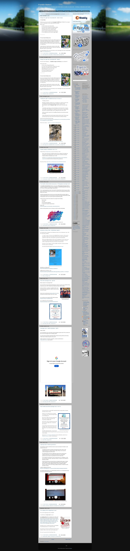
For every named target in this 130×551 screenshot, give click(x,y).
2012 (75, 212)
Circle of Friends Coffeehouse (84, 133)
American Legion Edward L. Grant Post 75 (85, 110)
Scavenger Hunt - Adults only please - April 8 (49, 328)
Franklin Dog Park (85, 173)
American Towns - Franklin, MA (85, 113)
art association (57, 144)
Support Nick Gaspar (85, 288)
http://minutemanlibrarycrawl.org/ (58, 246)
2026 (75, 84)
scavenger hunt (61, 54)
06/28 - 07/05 (77, 140)
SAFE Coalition (84, 274)
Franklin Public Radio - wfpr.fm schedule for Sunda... (77, 122)
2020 (75, 201)
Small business (61, 505)
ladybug (49, 536)
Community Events (86, 11)
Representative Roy (85, 98)
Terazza (41, 523)
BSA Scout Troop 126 (85, 119)
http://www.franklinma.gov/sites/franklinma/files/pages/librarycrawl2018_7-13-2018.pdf (54, 271)
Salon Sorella (42, 522)
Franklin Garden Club (85, 187)
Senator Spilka (84, 100)
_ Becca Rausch (84, 97)
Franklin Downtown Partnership (85, 175)
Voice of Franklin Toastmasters (84, 294)
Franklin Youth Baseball (86, 220)
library (44, 275)
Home (41, 11)
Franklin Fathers (84, 181)
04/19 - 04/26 (77, 161)
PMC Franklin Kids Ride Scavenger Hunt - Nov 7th (50, 406)
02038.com (85, 311)
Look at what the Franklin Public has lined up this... (77, 104)
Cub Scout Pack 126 (85, 138)
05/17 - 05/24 (77, 153)
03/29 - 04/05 (77, 168)
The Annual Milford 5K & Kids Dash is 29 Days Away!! (77, 114)
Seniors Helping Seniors (86, 276)
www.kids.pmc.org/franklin (51, 434)
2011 (75, 213)
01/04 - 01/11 (77, 193)
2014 (75, 209)
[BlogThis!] (62, 53)
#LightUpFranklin (52, 144)
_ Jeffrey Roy (84, 99)
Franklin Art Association (86, 166)
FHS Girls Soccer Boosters (85, 153)
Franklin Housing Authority (85, 193)
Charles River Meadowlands (84, 129)
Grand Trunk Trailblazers (84, 234)
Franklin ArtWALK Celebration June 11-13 (48, 149)
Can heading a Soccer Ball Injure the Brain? (77, 100)
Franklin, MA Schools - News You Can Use (85, 230)
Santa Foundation (85, 275)
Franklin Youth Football (86, 221)
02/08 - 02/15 (77, 183)
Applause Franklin (85, 114)
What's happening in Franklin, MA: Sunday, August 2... (77, 88)
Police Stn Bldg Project (85, 268)
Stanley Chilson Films (85, 283)
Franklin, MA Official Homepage (85, 225)
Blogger (71, 548)
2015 (75, 208)
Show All (89, 326)
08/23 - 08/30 (77, 85)
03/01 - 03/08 (77, 176)
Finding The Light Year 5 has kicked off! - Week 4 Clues (51, 17)
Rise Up (83, 270)
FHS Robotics (84, 156)
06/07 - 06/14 (77, 146)
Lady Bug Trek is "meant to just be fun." (48, 444)
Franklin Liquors (51, 523)
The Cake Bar (53, 522)
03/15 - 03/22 (77, 172)
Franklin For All (84, 184)
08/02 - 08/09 (77, 129)
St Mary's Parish (84, 282)
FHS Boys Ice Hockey (85, 151)
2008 (75, 217)
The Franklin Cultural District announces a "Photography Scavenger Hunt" (55, 183)
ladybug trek (52, 505)
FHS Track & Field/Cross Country (85, 158)
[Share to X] (63, 53)
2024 (75, 196)
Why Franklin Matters (52, 11)
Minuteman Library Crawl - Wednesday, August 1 (50, 230)
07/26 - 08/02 (77, 131)
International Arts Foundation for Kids (85, 238)
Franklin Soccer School (86, 215)
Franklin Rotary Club (85, 212)
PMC (49, 323)
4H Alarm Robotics (85, 105)
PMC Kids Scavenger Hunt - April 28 (47, 280)
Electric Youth (84, 145)
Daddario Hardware (51, 521)
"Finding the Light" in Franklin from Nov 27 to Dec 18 (50, 98)
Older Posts (68, 539)
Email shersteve (84, 88)
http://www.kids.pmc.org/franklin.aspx (46, 298)
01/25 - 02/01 (77, 187)
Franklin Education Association (85, 177)
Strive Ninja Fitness (85, 287)
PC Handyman (84, 267)
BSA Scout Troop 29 (85, 120)
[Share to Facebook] (64, 53)
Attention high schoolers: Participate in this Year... (77, 107)
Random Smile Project (85, 269)
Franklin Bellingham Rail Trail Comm (85, 168)
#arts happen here (46, 54)
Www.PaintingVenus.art (47, 51)
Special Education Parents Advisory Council (85, 280)
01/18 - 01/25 (77, 189)
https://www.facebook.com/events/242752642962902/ (49, 301)
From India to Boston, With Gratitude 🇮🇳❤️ (86, 318)
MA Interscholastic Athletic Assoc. (85, 244)
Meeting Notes (60, 11)
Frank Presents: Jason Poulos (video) (77, 111)
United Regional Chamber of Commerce (86, 292)
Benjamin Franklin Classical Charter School (85, 117)
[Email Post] (59, 53)
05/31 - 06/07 (77, 148)
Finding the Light (56, 54)
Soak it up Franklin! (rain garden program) (85, 278)
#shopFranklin (45, 536)
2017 (75, 205)
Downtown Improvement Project (85, 143)
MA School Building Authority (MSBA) (85, 246)
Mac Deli (56, 521)
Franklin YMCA (84, 219)
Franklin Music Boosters (86, 204)
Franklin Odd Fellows (85, 205)
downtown (47, 505)
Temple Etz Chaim (85, 289)
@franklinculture (48, 151)
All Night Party (84, 108)
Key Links (79, 11)
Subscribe (45, 11)
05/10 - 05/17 (77, 155)
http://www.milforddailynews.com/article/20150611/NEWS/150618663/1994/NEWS (53, 468)
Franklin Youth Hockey (85, 222)
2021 (75, 200)
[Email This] (61, 53)
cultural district (45, 225)
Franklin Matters (44, 5)
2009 (75, 216)
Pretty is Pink (45, 521)
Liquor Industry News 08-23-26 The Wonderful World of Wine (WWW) (86, 304)
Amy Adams (51, 54)
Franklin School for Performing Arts (85, 214)
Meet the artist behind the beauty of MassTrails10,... (77, 118)
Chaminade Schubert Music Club (85, 127)
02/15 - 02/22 (77, 181)
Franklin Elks (84, 178)
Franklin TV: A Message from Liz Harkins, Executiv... (77, 96)
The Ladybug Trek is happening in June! (48, 510)
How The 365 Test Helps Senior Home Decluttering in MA (86, 313)
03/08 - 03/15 (77, 174)
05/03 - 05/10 (77, 157)
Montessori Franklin (85, 256)
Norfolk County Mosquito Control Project (85, 260)
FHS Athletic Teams (85, 150)
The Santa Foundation (85, 290)
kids (47, 323)
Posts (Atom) (47, 541)
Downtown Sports (85, 144)
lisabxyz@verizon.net (54, 293)
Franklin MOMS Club (85, 203)
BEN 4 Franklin (84, 115)
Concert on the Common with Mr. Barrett (85, 323)
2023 (75, 197)
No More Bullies (84, 257)
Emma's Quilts (52, 520)
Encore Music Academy (86, 146)
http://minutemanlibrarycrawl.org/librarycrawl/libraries (49, 268)
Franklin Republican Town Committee (85, 210)
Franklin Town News (85, 216)
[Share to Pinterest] (65, 53)
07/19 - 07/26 (77, 133)
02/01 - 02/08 (77, 185)
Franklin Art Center (48, 522)
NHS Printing (45, 523)
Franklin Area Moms (85, 163)
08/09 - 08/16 (77, 127)
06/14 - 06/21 (77, 144)
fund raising (44, 323)
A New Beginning (86, 316)
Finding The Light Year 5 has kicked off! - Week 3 (50, 59)
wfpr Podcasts (67, 11)
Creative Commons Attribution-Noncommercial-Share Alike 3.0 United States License (76, 227)
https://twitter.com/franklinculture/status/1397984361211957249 (56, 161)
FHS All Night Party (85, 149)
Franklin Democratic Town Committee (85, 171)
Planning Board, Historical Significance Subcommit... (77, 92)
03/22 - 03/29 (77, 170)
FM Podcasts (73, 11)
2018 (75, 204)
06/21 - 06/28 (77, 142)
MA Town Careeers (85, 247)
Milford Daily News (85, 255)
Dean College (84, 141)
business (44, 505)
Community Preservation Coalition (85, 135)
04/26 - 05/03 (77, 159)
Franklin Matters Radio (85, 202)
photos (49, 225)
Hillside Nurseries (46, 520)
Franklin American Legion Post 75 (85, 162)
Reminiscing (85, 309)
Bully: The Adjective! (85, 125)
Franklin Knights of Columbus (85, 197)
